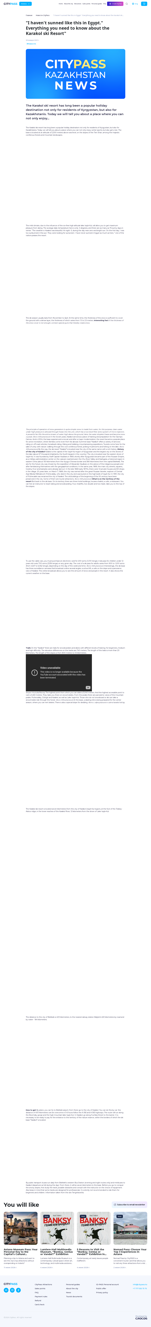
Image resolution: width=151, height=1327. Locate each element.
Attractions (77, 4)
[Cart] (144, 4)
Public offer (101, 1288)
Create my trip (117, 4)
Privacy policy (102, 1292)
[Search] (127, 4)
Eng (136, 4)
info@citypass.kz (140, 1284)
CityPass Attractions (43, 1284)
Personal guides (97, 4)
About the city (68, 4)
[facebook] (18, 1290)
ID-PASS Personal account (107, 1284)
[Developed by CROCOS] (141, 1317)
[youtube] (6, 1290)
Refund (38, 1301)
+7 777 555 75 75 (140, 1288)
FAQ (104, 4)
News (68, 1292)
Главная (29, 15)
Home (61, 4)
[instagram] (12, 1290)
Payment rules (41, 1296)
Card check (39, 1305)
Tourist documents (74, 1296)
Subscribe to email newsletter (131, 1205)
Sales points (86, 4)
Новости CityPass (43, 15)
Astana (24, 4)
